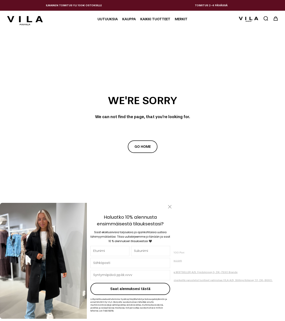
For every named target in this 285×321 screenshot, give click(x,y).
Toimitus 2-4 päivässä (211, 5)
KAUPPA (129, 19)
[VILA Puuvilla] (25, 19)
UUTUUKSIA (108, 19)
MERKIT (181, 19)
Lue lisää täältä (106, 310)
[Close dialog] (170, 207)
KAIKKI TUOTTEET (155, 19)
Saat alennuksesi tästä (130, 289)
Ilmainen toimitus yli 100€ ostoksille (74, 5)
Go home (142, 146)
